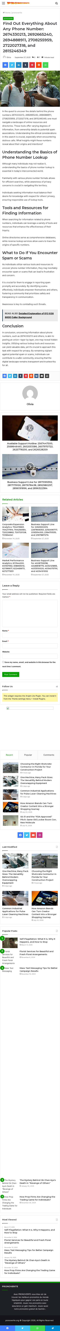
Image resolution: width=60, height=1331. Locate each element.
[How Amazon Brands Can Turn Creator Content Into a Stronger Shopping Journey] (10, 807)
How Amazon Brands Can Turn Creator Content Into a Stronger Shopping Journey (37, 806)
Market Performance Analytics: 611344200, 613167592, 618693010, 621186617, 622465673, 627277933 (13, 565)
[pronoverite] (18, 3)
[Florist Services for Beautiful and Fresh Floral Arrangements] (10, 957)
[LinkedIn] (15, 376)
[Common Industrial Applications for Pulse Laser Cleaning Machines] (10, 794)
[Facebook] (5, 376)
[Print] (47, 376)
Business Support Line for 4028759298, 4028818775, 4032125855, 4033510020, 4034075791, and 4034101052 (44, 565)
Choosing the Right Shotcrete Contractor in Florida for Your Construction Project (35, 767)
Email (5, 641)
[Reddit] (31, 376)
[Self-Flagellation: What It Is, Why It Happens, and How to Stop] (10, 943)
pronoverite (17, 12)
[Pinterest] (26, 376)
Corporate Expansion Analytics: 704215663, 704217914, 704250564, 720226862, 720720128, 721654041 (14, 529)
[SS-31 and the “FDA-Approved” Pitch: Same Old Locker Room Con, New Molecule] (10, 820)
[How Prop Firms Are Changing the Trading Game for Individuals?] (10, 1202)
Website (5, 652)
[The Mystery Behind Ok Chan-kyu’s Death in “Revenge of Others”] (10, 1186)
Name (5, 631)
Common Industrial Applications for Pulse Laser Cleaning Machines (15, 911)
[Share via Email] (42, 376)
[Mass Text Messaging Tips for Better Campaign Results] (10, 1072)
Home (7, 12)
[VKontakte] (36, 376)
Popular (28, 755)
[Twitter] (10, 376)
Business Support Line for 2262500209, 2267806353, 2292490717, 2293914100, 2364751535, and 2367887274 (44, 529)
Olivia (30, 404)
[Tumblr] (20, 376)
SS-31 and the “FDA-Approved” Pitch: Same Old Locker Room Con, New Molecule (38, 819)
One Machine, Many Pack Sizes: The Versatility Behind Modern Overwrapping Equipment (36, 780)
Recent (9, 755)
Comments (48, 755)
